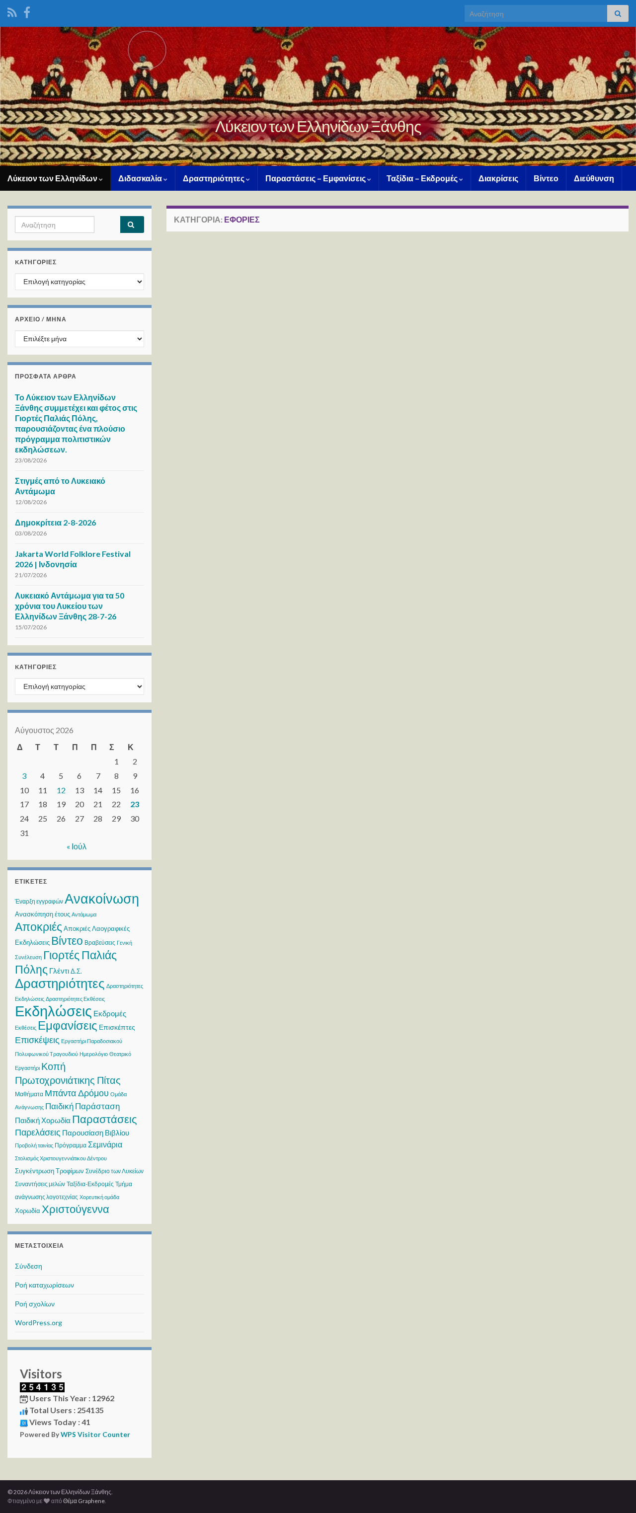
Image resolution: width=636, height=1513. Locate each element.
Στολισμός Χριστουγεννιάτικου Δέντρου (61, 1158)
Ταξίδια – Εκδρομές (423, 178)
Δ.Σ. (76, 971)
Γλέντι (59, 970)
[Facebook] (26, 10)
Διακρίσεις (498, 178)
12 (61, 790)
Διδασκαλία (140, 178)
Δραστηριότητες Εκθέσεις (75, 998)
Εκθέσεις (25, 1027)
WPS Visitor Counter (95, 1434)
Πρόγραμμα (70, 1145)
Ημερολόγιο (94, 1054)
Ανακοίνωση (102, 898)
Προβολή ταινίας (34, 1145)
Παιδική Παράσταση (82, 1106)
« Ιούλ (76, 846)
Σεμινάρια (105, 1144)
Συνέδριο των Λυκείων (114, 1171)
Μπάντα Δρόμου (77, 1092)
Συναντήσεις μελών (40, 1184)
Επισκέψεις (37, 1039)
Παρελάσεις (38, 1132)
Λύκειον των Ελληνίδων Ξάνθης (318, 126)
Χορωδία (27, 1210)
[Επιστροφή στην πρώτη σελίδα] (318, 96)
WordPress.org (38, 1322)
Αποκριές (38, 926)
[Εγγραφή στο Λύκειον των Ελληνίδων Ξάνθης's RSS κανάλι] (12, 10)
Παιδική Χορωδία (43, 1120)
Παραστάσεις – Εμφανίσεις (316, 178)
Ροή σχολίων (35, 1303)
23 (134, 804)
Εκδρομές (109, 1013)
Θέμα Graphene (84, 1501)
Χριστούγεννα (75, 1209)
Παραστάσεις (104, 1119)
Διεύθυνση (594, 178)
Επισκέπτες (117, 1027)
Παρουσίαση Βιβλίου (95, 1132)
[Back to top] (613, 1490)
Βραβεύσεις (99, 942)
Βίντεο (546, 178)
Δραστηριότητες (214, 178)
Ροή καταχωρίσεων (44, 1285)
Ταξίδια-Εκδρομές (90, 1184)
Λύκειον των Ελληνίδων (53, 178)
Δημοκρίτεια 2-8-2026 (55, 522)
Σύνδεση (28, 1266)
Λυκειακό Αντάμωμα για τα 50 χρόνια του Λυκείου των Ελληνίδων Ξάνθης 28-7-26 (69, 606)
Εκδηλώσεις (53, 1010)
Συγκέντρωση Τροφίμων (49, 1171)
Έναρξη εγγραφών (39, 901)
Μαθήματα (29, 1094)
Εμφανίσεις (67, 1025)
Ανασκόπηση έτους (42, 914)
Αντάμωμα (84, 914)
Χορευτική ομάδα (99, 1197)
